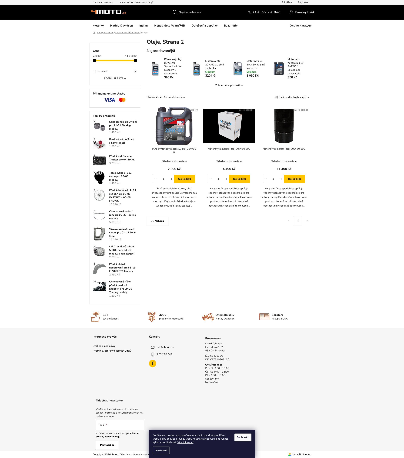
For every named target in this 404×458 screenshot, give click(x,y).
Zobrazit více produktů (227, 85)
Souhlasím (243, 437)
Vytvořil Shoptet (302, 454)
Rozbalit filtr (114, 78)
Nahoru (159, 221)
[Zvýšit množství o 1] (171, 179)
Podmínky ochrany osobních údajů (136, 2)
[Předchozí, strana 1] (298, 221)
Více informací (185, 442)
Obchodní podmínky (103, 2)
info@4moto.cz (165, 347)
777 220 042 (164, 354)
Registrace (303, 2)
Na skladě (116, 71)
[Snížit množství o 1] (155, 179)
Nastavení (161, 450)
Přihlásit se (107, 445)
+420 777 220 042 (266, 12)
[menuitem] (98, 25)
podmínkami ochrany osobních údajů (117, 435)
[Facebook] (152, 363)
